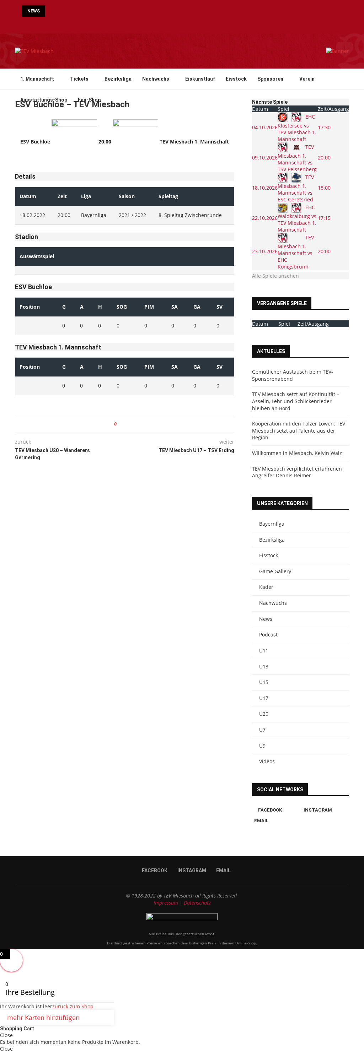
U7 (262, 729)
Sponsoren (270, 79)
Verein (307, 79)
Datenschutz (197, 902)
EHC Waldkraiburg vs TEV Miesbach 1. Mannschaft (297, 218)
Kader (266, 587)
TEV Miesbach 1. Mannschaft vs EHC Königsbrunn (296, 252)
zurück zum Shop (72, 1006)
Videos (267, 761)
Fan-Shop (89, 100)
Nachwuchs (155, 79)
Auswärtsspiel (37, 256)
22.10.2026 (265, 218)
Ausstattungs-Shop (43, 100)
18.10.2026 (265, 187)
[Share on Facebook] (125, 424)
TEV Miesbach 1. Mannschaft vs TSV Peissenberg (297, 158)
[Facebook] (176, 23)
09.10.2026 (265, 157)
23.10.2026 (265, 251)
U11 (263, 650)
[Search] (345, 121)
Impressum (166, 902)
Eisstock (236, 79)
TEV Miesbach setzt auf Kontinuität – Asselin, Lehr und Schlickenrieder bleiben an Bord (295, 401)
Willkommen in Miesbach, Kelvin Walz (297, 453)
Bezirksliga (118, 79)
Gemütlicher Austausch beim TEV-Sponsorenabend (292, 375)
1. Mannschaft (37, 79)
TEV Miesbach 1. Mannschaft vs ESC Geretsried (296, 188)
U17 (263, 698)
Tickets (79, 79)
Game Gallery (275, 571)
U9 (262, 745)
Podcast (268, 634)
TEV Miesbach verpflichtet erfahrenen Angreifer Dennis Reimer (297, 472)
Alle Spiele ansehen (275, 275)
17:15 (324, 218)
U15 (263, 682)
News (265, 619)
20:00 (324, 157)
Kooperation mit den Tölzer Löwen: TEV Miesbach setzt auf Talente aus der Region (298, 430)
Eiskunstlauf (200, 79)
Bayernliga (271, 523)
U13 (263, 666)
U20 (263, 713)
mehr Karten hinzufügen (43, 1017)
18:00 (324, 187)
